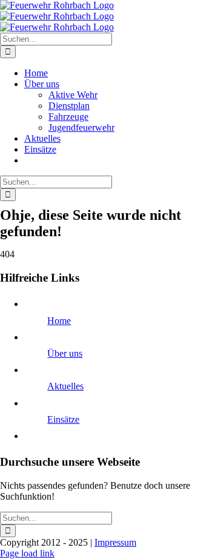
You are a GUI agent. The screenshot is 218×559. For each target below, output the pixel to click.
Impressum (115, 542)
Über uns (64, 353)
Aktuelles (65, 386)
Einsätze (63, 419)
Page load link (27, 553)
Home (59, 321)
